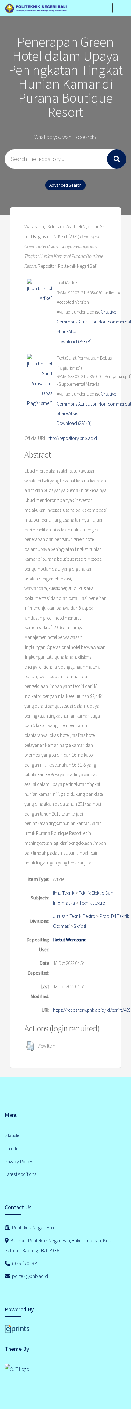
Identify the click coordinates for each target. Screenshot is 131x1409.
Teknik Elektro (92, 903)
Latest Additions (20, 1174)
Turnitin (12, 1148)
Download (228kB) (74, 423)
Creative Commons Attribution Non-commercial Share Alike (94, 322)
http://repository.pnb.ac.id (72, 438)
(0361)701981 (25, 1263)
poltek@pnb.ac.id (29, 1276)
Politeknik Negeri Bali (32, 1227)
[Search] (116, 159)
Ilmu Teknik (63, 893)
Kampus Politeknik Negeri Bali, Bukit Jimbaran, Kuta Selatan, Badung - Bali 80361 (58, 1245)
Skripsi (80, 926)
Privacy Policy (18, 1161)
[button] (30, 1046)
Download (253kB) (74, 341)
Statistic (12, 1135)
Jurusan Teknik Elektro (74, 916)
